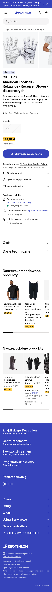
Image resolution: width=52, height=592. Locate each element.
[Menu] (6, 12)
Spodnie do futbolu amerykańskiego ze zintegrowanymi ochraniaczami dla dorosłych (34, 312)
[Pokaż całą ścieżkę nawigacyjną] (4, 29)
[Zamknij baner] (47, 4)
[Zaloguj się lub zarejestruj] (40, 12)
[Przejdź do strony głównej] (23, 12)
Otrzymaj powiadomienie (28, 154)
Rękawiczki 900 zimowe (32, 378)
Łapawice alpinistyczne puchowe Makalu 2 (12, 380)
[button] (42, 403)
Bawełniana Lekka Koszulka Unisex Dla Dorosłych (12, 306)
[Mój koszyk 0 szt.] (46, 12)
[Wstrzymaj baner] (43, 4)
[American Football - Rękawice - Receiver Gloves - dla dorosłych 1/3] (20, 50)
